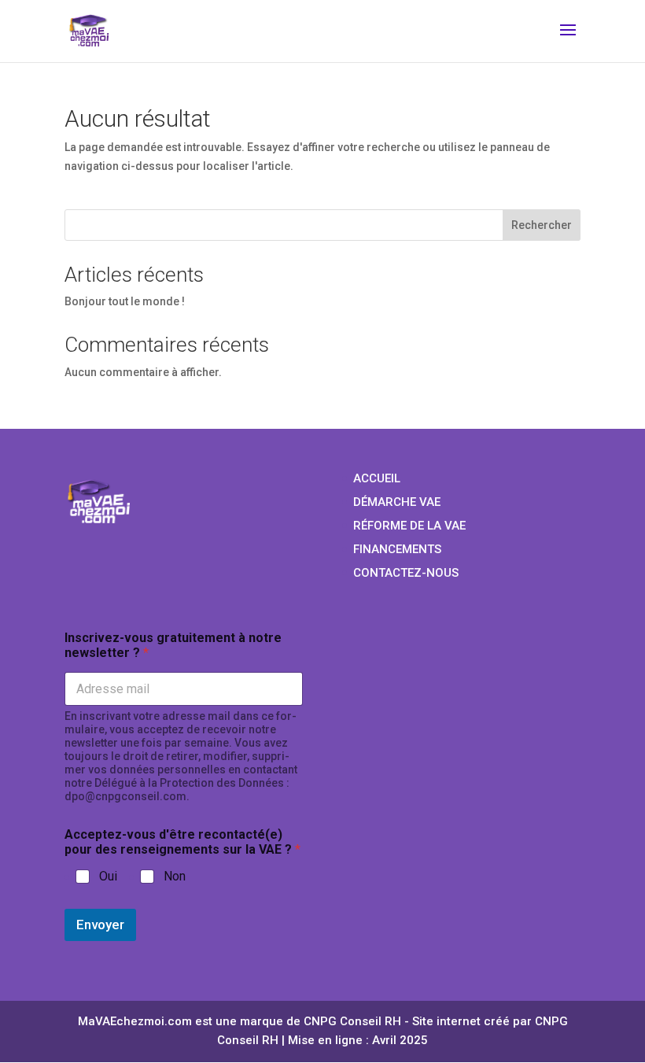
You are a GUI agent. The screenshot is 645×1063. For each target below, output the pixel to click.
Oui (108, 876)
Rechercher (541, 225)
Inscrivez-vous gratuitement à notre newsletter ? (173, 645)
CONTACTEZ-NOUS (406, 573)
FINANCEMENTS (397, 549)
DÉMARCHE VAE (396, 502)
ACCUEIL (376, 478)
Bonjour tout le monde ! (124, 301)
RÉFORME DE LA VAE (409, 526)
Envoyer (100, 924)
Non (175, 876)
